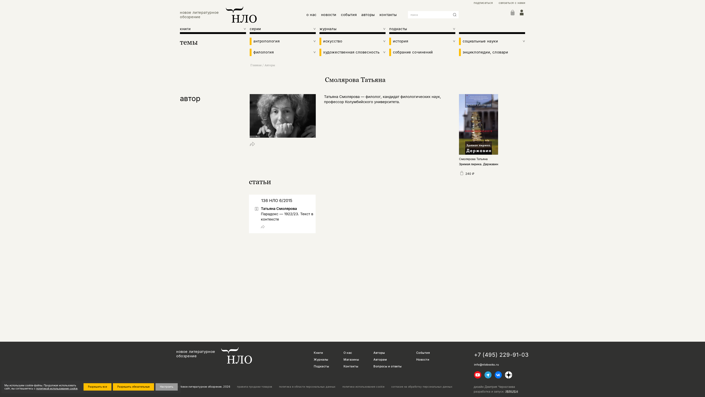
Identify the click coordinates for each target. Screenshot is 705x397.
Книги (318, 353)
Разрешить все (97, 386)
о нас (311, 14)
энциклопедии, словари (485, 52)
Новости (422, 359)
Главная (256, 65)
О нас (348, 353)
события (349, 14)
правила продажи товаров (254, 386)
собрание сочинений (413, 52)
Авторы (270, 65)
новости (328, 14)
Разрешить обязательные (133, 386)
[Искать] (454, 14)
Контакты (351, 366)
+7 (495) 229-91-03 (501, 354)
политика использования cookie (363, 386)
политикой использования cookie (56, 388)
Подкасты (321, 366)
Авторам (380, 359)
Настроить (166, 386)
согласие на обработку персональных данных (421, 386)
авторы (368, 14)
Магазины (351, 359)
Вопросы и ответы (387, 366)
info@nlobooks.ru (486, 364)
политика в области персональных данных (307, 386)
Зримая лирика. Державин (478, 164)
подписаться (483, 3)
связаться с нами (512, 3)
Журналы (321, 359)
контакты (388, 14)
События (423, 353)
